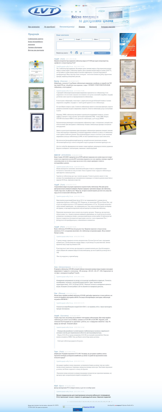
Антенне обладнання (35, 47)
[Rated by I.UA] (71, 407)
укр (79, 6)
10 (88, 401)
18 (109, 401)
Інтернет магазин (108, 27)
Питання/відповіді (67, 27)
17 (106, 401)
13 (96, 401)
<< (68, 401)
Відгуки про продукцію (36, 50)
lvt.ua (44, 11)
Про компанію (34, 27)
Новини (82, 27)
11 (90, 401)
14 (98, 401)
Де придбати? (49, 27)
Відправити (102, 53)
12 (93, 401)
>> (111, 401)
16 (104, 401)
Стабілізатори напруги (35, 39)
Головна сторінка (72, 11)
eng (86, 6)
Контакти (76, 11)
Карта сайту (80, 11)
